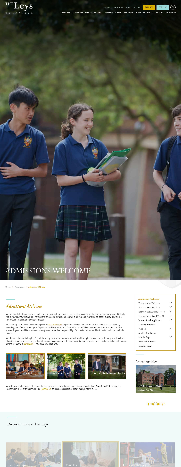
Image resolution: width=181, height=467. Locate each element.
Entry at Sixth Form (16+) (151, 311)
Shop (116, 7)
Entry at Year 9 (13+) (149, 307)
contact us (28, 343)
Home (7, 287)
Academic (108, 12)
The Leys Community (165, 12)
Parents (149, 7)
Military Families (146, 324)
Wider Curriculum (124, 12)
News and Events (144, 12)
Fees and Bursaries (147, 341)
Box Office (108, 7)
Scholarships (144, 337)
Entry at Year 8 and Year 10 (151, 316)
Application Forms (147, 333)
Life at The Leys (93, 12)
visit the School (55, 324)
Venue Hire (136, 7)
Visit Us (142, 328)
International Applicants (149, 320)
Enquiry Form (145, 345)
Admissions (77, 12)
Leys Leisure (124, 7)
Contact (163, 7)
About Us (65, 12)
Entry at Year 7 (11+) (149, 303)
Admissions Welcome (148, 298)
